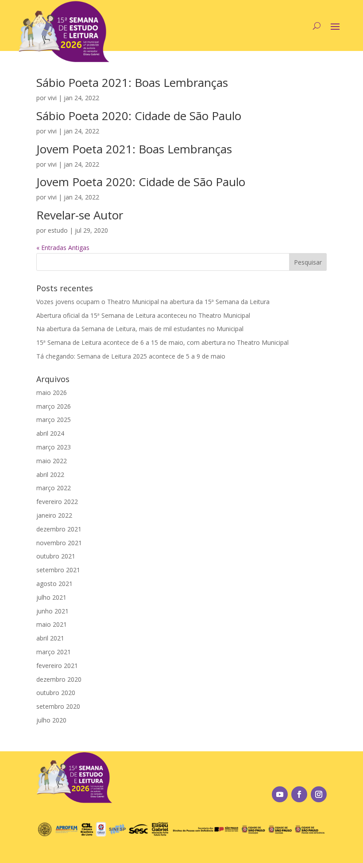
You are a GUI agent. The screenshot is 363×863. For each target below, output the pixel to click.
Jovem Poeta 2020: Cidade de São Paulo (140, 182)
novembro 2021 (59, 543)
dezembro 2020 (58, 679)
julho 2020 (51, 720)
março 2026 (53, 406)
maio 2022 (51, 461)
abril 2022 (50, 474)
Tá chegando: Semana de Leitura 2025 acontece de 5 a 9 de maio (130, 356)
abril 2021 (50, 638)
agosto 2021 (54, 583)
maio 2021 (51, 624)
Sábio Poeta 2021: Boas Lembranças (132, 82)
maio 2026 (51, 392)
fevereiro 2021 (57, 665)
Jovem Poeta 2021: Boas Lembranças (134, 149)
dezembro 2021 (58, 529)
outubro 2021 (55, 556)
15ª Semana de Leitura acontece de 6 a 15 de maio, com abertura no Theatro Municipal (162, 342)
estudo (58, 230)
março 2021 (53, 652)
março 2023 (53, 447)
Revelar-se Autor (79, 215)
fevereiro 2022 (57, 501)
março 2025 (53, 419)
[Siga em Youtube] (280, 794)
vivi (52, 98)
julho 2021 (51, 597)
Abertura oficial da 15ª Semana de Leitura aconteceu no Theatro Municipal (143, 315)
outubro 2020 (55, 692)
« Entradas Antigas (62, 247)
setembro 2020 (58, 706)
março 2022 (53, 488)
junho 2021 (52, 611)
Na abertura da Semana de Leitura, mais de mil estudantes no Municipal (139, 328)
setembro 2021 (58, 570)
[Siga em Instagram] (319, 794)
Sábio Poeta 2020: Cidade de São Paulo (138, 116)
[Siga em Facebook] (299, 794)
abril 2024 (50, 433)
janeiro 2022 (54, 515)
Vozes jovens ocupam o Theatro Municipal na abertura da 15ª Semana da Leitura (153, 301)
